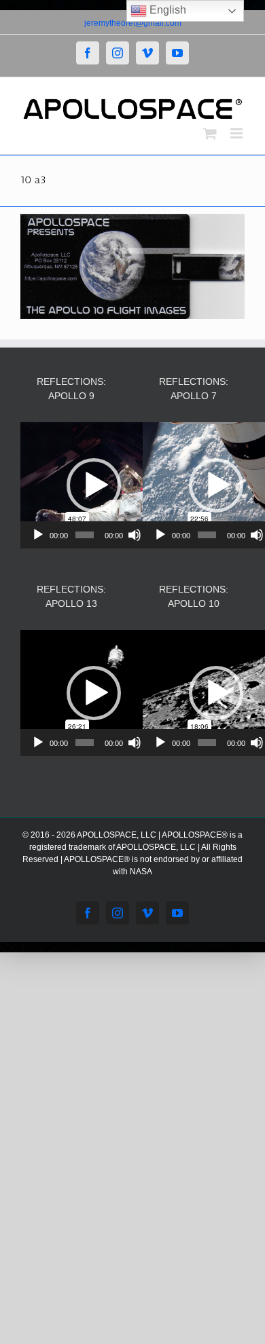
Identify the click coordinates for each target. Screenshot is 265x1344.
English (166, 10)
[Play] (38, 535)
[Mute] (134, 535)
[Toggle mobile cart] (210, 133)
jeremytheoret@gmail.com (132, 23)
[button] (94, 485)
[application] (93, 485)
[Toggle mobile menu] (237, 133)
